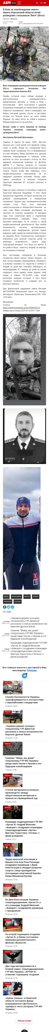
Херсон (27, 596)
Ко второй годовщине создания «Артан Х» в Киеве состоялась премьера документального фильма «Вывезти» (22, 938)
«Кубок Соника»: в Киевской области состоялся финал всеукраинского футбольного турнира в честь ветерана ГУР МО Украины (23, 1004)
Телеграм (32, 670)
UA (41, 3)
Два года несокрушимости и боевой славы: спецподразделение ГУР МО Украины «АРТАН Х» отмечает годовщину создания (24, 970)
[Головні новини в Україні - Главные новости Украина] (9, 3)
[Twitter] (8, 607)
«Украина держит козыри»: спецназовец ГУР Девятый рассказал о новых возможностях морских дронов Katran (29, 622)
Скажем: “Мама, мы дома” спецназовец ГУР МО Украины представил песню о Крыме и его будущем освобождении (28, 634)
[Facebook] (4, 607)
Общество (13, 19)
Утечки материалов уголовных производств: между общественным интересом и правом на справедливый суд (22, 794)
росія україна (17, 596)
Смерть (36, 596)
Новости (6, 19)
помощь (18, 601)
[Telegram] (12, 607)
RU (45, 3)
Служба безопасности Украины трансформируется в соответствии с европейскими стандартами (24, 700)
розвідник (8, 601)
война (7, 596)
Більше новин (24, 1020)
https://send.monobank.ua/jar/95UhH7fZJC (21, 308)
